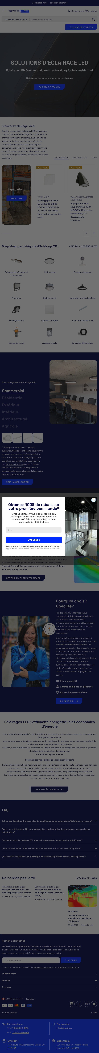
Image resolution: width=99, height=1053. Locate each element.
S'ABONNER (34, 539)
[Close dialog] (94, 500)
